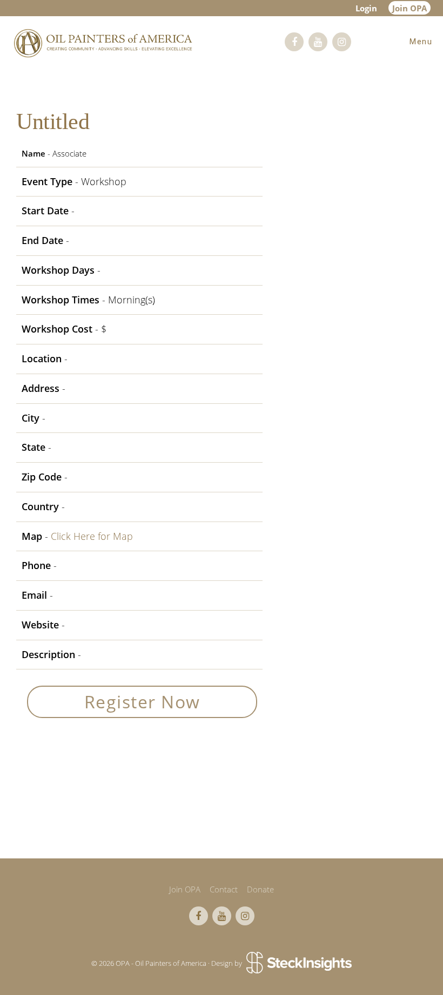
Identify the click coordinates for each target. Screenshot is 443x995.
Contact (224, 889)
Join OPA (409, 8)
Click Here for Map (92, 536)
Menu (421, 41)
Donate (260, 889)
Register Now (142, 701)
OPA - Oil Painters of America (102, 43)
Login (366, 8)
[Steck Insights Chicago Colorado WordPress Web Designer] (298, 963)
